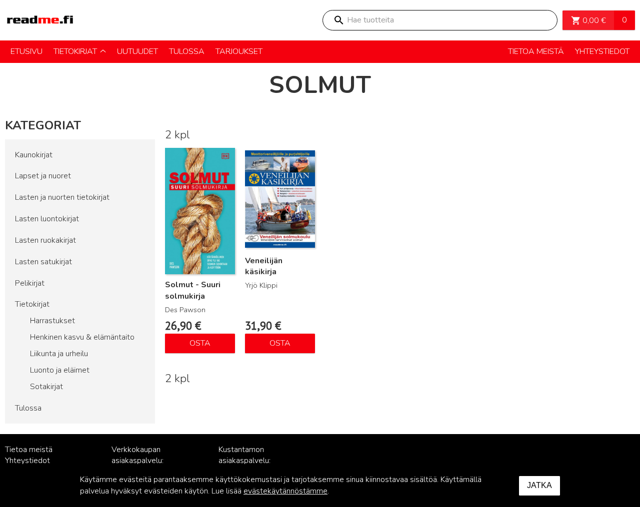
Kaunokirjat (33, 154)
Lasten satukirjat (43, 261)
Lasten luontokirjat (47, 218)
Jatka (539, 485)
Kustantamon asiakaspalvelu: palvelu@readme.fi (251, 461)
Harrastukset (52, 320)
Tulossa (28, 408)
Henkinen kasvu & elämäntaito (82, 337)
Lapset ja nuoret (43, 175)
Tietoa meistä (28, 449)
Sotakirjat (46, 386)
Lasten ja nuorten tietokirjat (62, 197)
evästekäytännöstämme (286, 491)
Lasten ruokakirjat (45, 240)
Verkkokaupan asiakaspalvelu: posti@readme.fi (140, 461)
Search (338, 20)
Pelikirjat (29, 283)
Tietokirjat (32, 304)
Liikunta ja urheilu (59, 353)
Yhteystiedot (27, 460)
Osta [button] (200, 343)
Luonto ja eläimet (60, 370)
